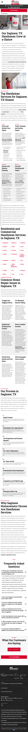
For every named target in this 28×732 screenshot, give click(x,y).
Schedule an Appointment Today (8, 554)
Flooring (14, 250)
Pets (22, 260)
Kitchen (13, 260)
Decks (13, 246)
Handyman (14, 254)
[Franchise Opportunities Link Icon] (26, 692)
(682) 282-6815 (15, 7)
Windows (23, 270)
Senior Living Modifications (14, 265)
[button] (14, 573)
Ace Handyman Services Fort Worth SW (17, 62)
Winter (4, 274)
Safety (4, 264)
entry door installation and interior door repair (7, 140)
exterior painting (22, 109)
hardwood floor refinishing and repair (20, 347)
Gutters (5, 254)
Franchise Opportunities (6, 691)
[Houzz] (2, 705)
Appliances (5, 242)
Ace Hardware (4, 688)
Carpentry (23, 242)
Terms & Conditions (14, 728)
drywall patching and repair (19, 181)
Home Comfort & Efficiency (22, 255)
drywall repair (6, 112)
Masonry (5, 246)
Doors (22, 246)
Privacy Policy (7, 728)
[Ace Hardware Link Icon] (26, 688)
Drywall (5, 250)
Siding (22, 264)
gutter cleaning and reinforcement (20, 139)
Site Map (3, 728)
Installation (5, 260)
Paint (22, 274)
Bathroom (14, 242)
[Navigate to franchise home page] (15, 2)
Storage (5, 270)
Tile (13, 270)
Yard (13, 274)
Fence (22, 250)
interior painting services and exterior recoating (6, 182)
